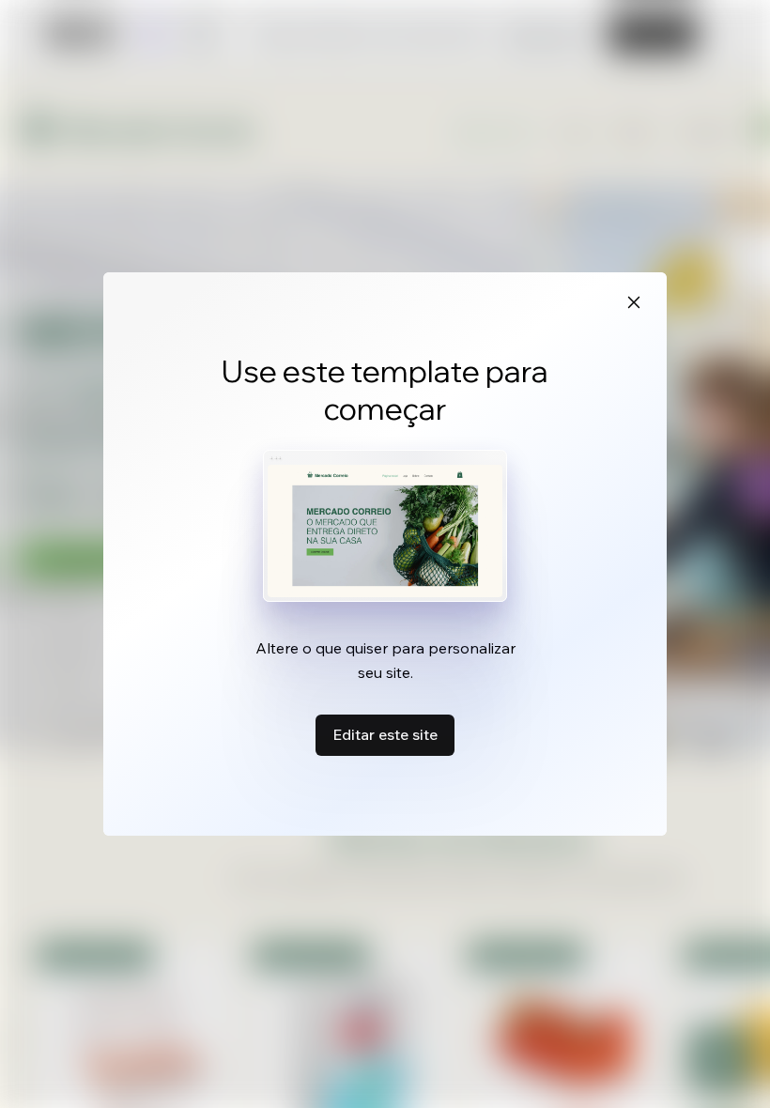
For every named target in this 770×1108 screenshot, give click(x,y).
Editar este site (385, 734)
